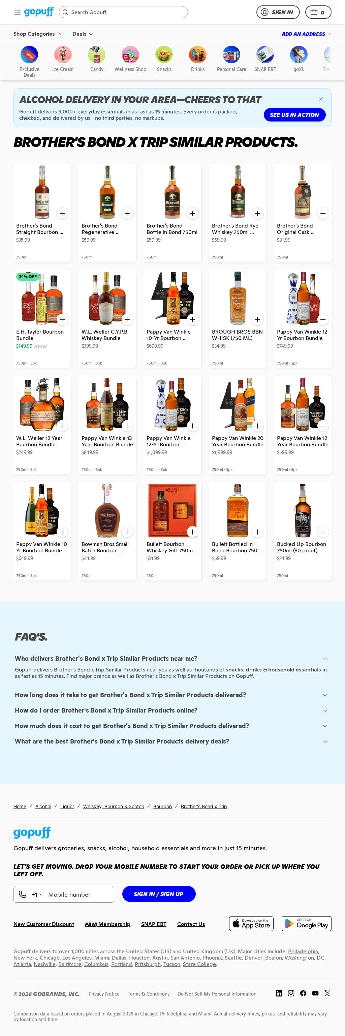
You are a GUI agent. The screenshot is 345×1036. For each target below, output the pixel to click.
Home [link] (19, 806)
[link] (39, 12)
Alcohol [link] (43, 806)
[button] (318, 12)
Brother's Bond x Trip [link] (204, 806)
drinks (254, 669)
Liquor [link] (67, 806)
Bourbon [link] (162, 806)
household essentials (294, 669)
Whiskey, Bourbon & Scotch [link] (113, 806)
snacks (234, 669)
